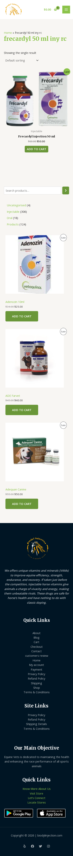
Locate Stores (36, 802)
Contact (36, 651)
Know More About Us (37, 789)
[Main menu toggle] (66, 9)
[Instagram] (48, 846)
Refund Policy (36, 678)
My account (36, 665)
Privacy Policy (36, 674)
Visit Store (36, 793)
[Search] (65, 190)
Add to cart (22, 316)
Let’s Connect (36, 798)
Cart (36, 642)
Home (8, 33)
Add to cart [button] (36, 149)
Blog (36, 637)
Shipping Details (36, 724)
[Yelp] (24, 846)
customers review (36, 656)
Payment (36, 669)
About (36, 633)
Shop (36, 688)
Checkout (37, 647)
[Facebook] (32, 846)
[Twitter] (40, 846)
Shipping (36, 683)
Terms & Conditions (37, 692)
